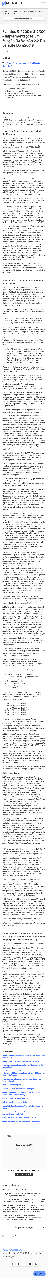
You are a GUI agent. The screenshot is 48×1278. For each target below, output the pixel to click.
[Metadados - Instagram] (18, 1264)
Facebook (3, 1136)
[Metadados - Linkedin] (24, 1264)
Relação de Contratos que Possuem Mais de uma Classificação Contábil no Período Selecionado (21, 1194)
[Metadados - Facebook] (12, 1264)
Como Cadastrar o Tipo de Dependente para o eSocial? (21, 1122)
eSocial (15, 12)
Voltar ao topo (8, 1236)
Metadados (6, 12)
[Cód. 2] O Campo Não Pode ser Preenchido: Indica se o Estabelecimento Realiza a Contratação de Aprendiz (23, 1200)
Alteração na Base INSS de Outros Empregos (18, 1089)
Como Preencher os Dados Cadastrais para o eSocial (20, 1061)
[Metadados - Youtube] (29, 1264)
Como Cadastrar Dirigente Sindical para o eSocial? (20, 1118)
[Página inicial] (13, 4)
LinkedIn (10, 1136)
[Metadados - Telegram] (35, 1264)
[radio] (16, 1149)
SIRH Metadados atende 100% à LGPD (17, 1190)
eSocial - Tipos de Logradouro (12, 1085)
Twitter (7, 1136)
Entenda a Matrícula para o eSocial (14, 1102)
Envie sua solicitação (24, 1174)
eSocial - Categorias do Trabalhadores (15, 1098)
